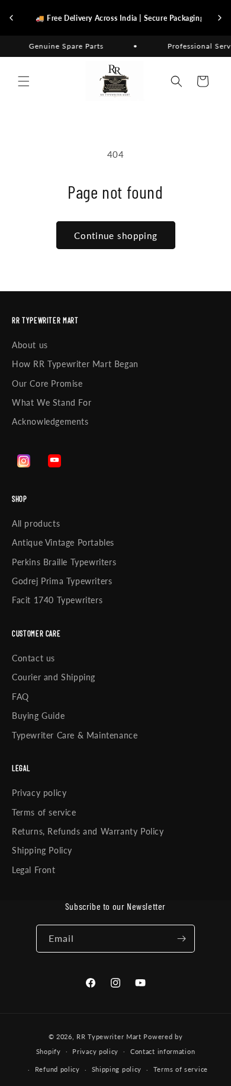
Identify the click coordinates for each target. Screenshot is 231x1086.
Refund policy (57, 1069)
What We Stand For (51, 402)
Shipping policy (117, 1069)
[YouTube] (54, 461)
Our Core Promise (47, 383)
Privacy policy (39, 793)
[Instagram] (24, 461)
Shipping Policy (42, 850)
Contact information (162, 1051)
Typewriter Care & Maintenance (74, 735)
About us (30, 345)
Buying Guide (38, 716)
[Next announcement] (219, 17)
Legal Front (34, 870)
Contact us (33, 658)
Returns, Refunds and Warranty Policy (88, 831)
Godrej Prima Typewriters (62, 581)
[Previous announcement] (11, 17)
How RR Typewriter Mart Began (75, 364)
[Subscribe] (181, 939)
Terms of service (44, 812)
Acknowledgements (50, 421)
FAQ (20, 697)
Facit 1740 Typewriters (57, 600)
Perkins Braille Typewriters (64, 562)
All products (36, 523)
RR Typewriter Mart (109, 1036)
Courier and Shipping (53, 677)
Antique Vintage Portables (63, 542)
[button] (24, 81)
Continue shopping (116, 235)
